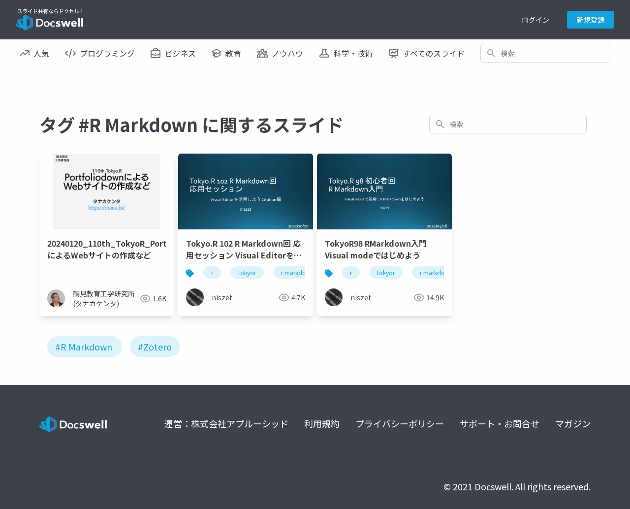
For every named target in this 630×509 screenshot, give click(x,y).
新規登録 (590, 20)
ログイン (535, 20)
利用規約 (322, 423)
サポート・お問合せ (499, 423)
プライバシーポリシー (399, 423)
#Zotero (155, 346)
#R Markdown (83, 346)
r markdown (298, 272)
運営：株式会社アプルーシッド (226, 423)
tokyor (247, 272)
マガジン (573, 423)
